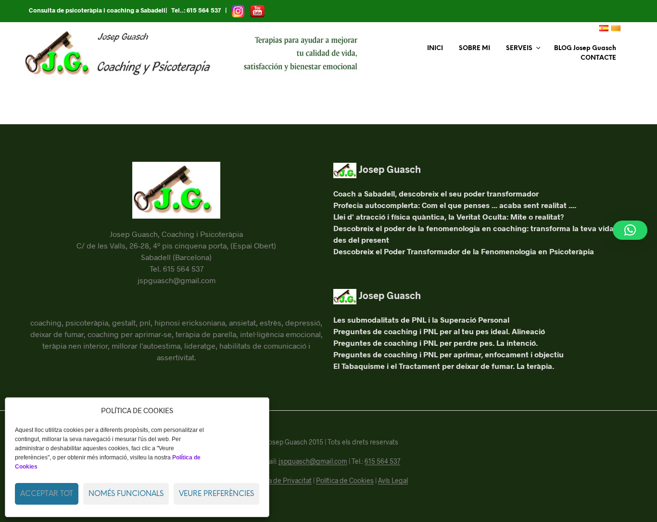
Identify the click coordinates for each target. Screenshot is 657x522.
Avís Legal (393, 480)
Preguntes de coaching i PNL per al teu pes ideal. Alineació (439, 331)
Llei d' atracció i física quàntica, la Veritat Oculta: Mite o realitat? (448, 216)
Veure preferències (216, 494)
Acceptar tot (46, 494)
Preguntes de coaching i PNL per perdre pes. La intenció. (435, 342)
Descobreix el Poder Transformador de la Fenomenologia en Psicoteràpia (463, 251)
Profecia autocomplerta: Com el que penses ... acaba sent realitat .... (454, 204)
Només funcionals (126, 494)
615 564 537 (382, 461)
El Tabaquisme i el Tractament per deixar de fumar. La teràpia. (443, 365)
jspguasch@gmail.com (312, 461)
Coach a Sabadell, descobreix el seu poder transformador (436, 193)
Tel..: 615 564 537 (196, 10)
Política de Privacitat (281, 480)
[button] (630, 230)
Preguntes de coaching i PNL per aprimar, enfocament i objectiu (448, 354)
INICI (435, 48)
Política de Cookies (345, 480)
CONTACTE (598, 58)
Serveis (519, 48)
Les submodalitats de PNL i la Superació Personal (421, 319)
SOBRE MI (474, 48)
